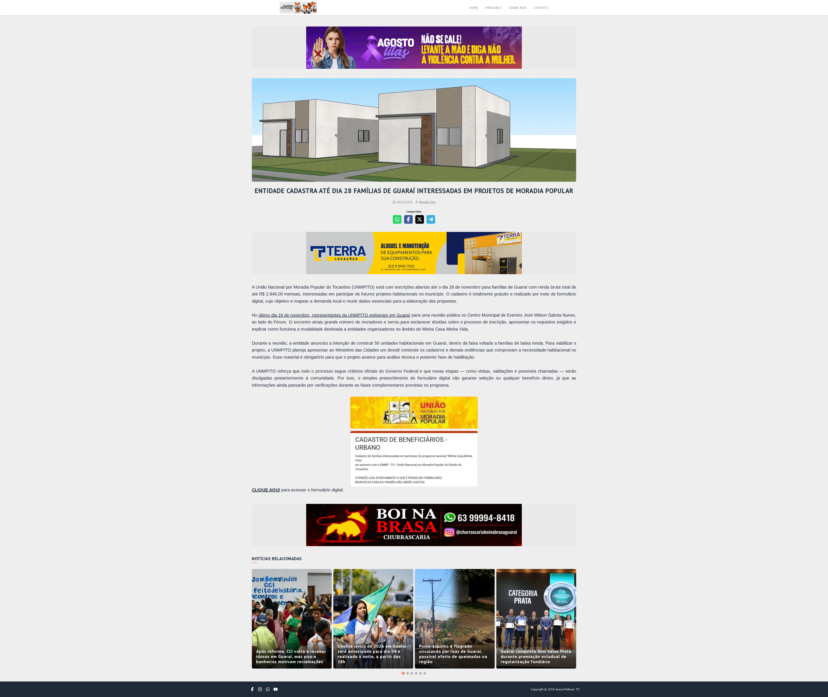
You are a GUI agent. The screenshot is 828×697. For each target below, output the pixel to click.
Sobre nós (518, 8)
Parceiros (493, 8)
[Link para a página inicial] (298, 8)
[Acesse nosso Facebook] (252, 689)
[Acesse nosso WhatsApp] (268, 689)
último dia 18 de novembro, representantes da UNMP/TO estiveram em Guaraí (334, 315)
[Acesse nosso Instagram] (260, 689)
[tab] (403, 673)
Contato (541, 8)
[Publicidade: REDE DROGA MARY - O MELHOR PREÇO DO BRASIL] (414, 525)
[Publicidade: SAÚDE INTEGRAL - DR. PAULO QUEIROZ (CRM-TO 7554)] (414, 253)
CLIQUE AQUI (266, 490)
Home (473, 8)
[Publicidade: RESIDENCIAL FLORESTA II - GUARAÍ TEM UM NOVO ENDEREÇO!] (414, 48)
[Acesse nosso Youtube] (275, 689)
